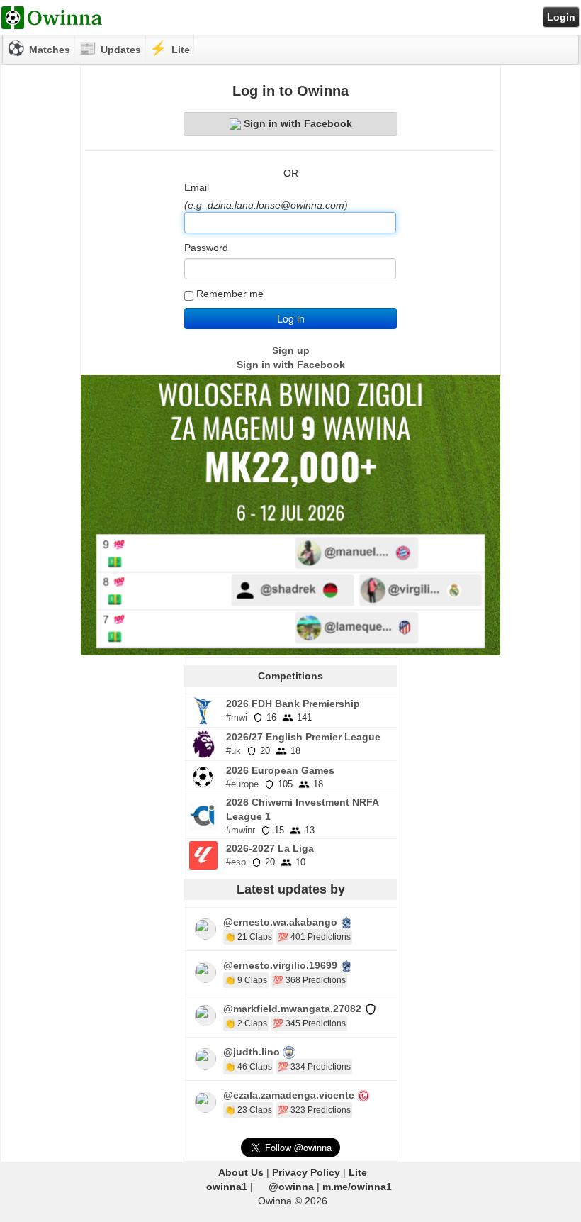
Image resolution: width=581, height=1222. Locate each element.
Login (561, 17)
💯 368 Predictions (309, 980)
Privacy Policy (306, 1172)
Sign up (291, 350)
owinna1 (226, 1186)
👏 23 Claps (248, 1110)
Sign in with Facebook (298, 123)
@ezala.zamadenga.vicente (288, 1095)
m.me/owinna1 (357, 1186)
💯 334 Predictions (314, 1067)
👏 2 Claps (246, 1023)
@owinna (291, 1186)
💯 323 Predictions (314, 1110)
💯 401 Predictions (314, 937)
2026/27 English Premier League (303, 737)
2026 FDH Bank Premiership (293, 703)
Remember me (230, 293)
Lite (358, 1172)
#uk (233, 750)
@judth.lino (251, 1051)
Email (196, 187)
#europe (242, 784)
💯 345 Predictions (309, 1023)
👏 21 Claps (248, 937)
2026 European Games (280, 770)
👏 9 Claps (246, 980)
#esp (236, 862)
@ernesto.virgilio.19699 (280, 965)
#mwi (236, 717)
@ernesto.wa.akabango (280, 922)
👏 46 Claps (248, 1067)
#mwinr (240, 830)
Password (206, 247)
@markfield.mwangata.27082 (292, 1008)
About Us (241, 1172)
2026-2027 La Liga (270, 848)
